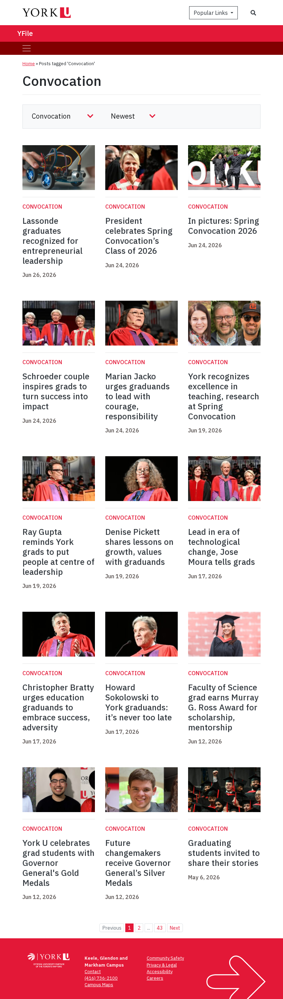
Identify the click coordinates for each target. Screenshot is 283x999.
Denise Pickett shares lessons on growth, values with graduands (139, 546)
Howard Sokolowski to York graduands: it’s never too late (138, 702)
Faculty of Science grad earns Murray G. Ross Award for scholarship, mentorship (223, 707)
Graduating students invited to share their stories (224, 852)
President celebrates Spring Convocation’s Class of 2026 (139, 235)
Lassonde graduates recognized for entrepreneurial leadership (52, 240)
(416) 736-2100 (101, 978)
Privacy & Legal (162, 965)
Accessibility (160, 972)
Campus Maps (99, 985)
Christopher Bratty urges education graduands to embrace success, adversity (58, 707)
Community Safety (165, 958)
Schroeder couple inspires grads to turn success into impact (55, 391)
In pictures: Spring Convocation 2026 (223, 225)
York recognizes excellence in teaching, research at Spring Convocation (223, 396)
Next (174, 928)
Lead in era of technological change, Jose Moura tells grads (221, 546)
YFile (25, 33)
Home (28, 64)
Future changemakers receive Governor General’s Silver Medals (138, 862)
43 (160, 928)
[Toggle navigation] (26, 48)
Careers (155, 978)
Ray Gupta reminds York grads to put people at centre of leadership (58, 551)
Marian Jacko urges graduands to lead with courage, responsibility (137, 396)
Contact (93, 972)
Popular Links (211, 12)
